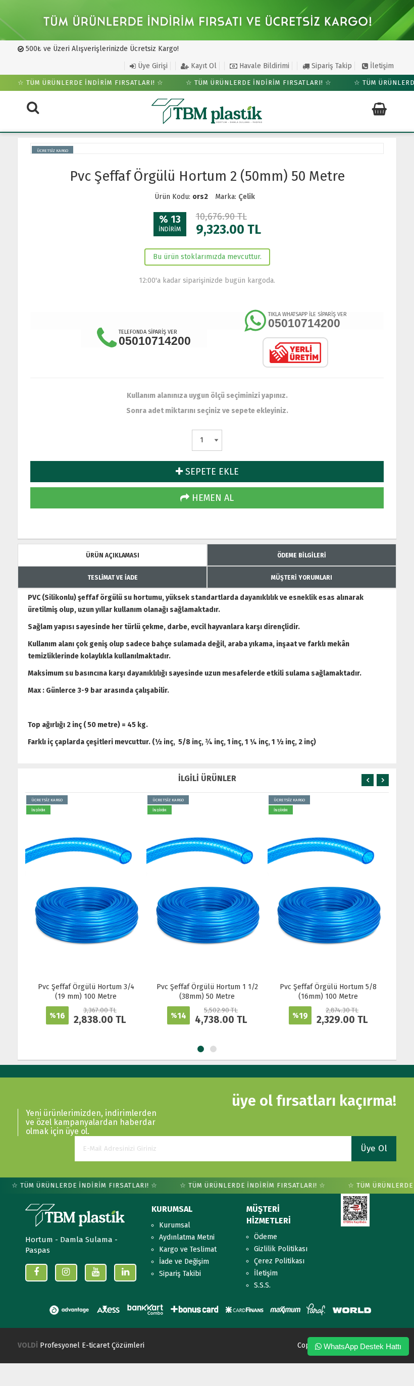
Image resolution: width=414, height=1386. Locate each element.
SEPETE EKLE (211, 471)
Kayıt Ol (203, 66)
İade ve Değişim (184, 1261)
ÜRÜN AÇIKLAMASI (112, 555)
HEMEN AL (211, 497)
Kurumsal (174, 1225)
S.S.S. (262, 1285)
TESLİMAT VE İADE (112, 577)
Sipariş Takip (330, 66)
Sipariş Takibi (180, 1273)
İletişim (381, 66)
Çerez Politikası (279, 1261)
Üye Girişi (152, 66)
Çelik (246, 196)
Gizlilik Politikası (280, 1249)
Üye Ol (373, 1148)
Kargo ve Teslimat (188, 1249)
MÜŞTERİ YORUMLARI (301, 577)
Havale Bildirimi (263, 66)
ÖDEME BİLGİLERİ (301, 555)
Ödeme (265, 1237)
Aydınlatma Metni (187, 1237)
